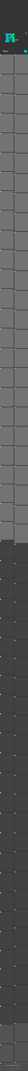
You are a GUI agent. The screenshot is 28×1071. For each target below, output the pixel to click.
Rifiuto (17, 1068)
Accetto (11, 1068)
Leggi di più (20, 1065)
